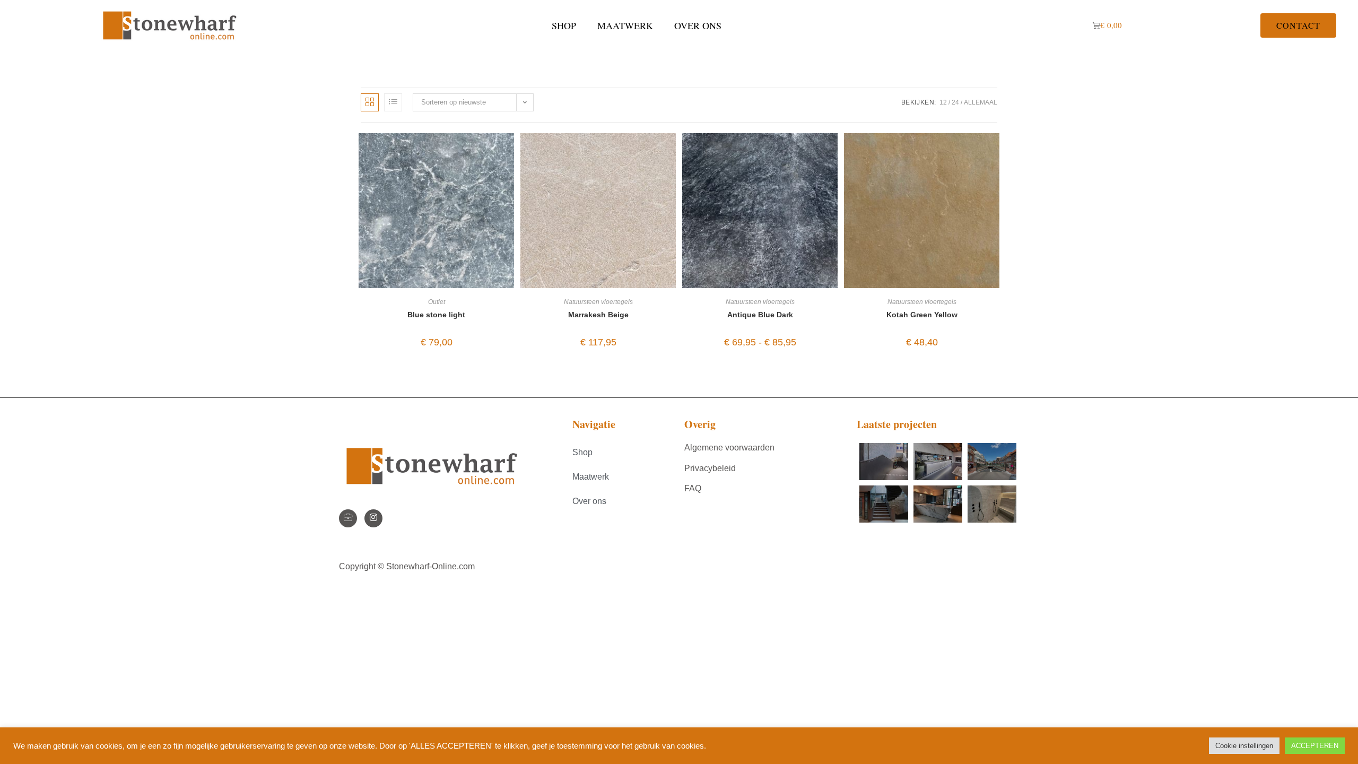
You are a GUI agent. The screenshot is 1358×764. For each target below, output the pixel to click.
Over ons (697, 25)
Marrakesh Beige (598, 314)
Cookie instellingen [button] (1244, 746)
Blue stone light (436, 314)
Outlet (436, 302)
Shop (564, 25)
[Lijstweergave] (393, 102)
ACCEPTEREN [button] (1314, 746)
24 (955, 102)
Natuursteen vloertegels (598, 302)
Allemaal (980, 102)
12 (943, 102)
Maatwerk (625, 25)
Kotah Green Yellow (921, 314)
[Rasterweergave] (370, 102)
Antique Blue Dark (760, 314)
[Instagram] (373, 518)
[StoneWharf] (348, 518)
